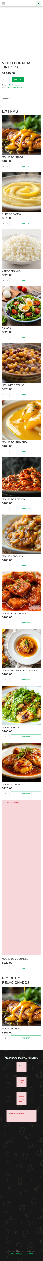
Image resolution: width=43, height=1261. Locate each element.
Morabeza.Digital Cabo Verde (21, 1254)
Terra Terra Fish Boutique (15, 87)
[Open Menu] (3, 3)
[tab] (7, 98)
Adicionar (18, 79)
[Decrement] (3, 79)
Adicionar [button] (26, 167)
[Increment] (8, 79)
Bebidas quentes (14, 85)
